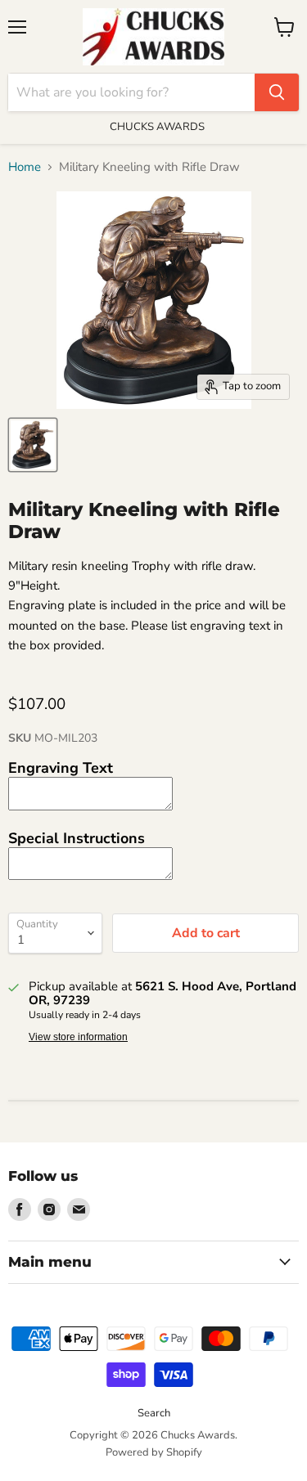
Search (154, 1413)
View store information (78, 1037)
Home (24, 167)
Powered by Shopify (154, 1452)
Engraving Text (60, 768)
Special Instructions (76, 838)
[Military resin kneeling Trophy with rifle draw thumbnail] (32, 445)
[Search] (277, 92)
